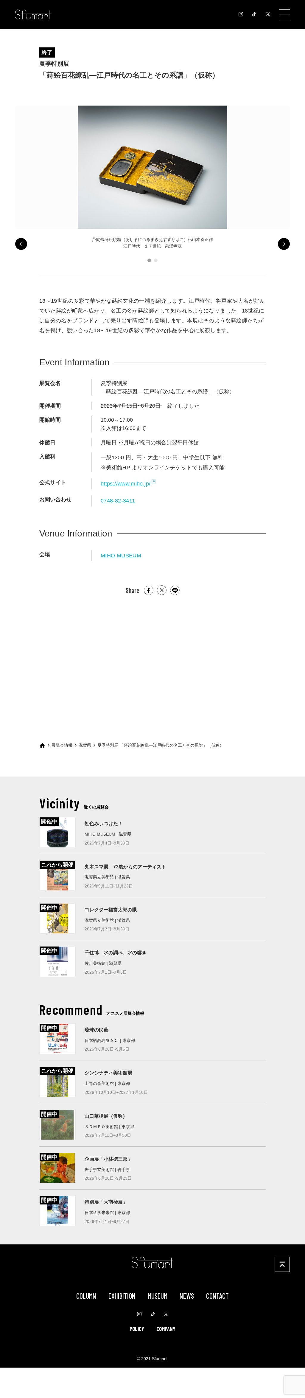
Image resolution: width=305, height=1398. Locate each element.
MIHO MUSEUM (121, 555)
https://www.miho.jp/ (125, 483)
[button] (149, 260)
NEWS (187, 1296)
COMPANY (165, 1329)
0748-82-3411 (118, 500)
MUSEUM (157, 1296)
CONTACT (217, 1296)
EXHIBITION (122, 1296)
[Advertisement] (152, 664)
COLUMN (86, 1296)
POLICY (137, 1329)
